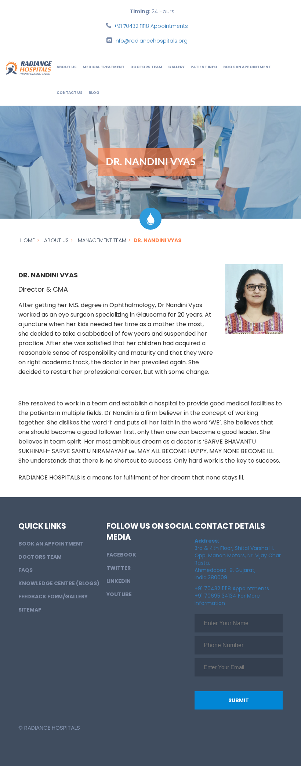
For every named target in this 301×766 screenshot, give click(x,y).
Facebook (121, 554)
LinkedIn (118, 581)
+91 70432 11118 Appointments (151, 26)
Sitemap (29, 609)
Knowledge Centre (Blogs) (58, 583)
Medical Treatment (103, 67)
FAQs (25, 570)
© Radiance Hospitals (49, 728)
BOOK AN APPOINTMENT (247, 67)
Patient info (204, 67)
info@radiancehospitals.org (151, 40)
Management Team (102, 240)
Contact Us (70, 92)
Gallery (176, 67)
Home (27, 240)
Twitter (118, 568)
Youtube (119, 594)
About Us (67, 67)
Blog (93, 92)
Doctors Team (146, 67)
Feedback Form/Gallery (53, 596)
